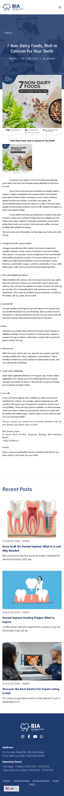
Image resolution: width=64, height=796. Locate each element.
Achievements (40, 781)
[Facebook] (29, 737)
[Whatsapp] (41, 737)
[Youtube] (35, 737)
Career (7, 781)
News (13, 58)
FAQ (32, 784)
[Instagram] (22, 737)
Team (55, 781)
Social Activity (21, 781)
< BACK (8, 32)
